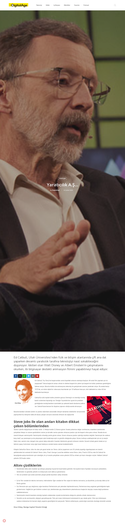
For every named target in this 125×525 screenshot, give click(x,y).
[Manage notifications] (4, 520)
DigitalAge (56, 190)
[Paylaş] (16, 376)
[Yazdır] (33, 376)
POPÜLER (62, 178)
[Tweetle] (20, 376)
